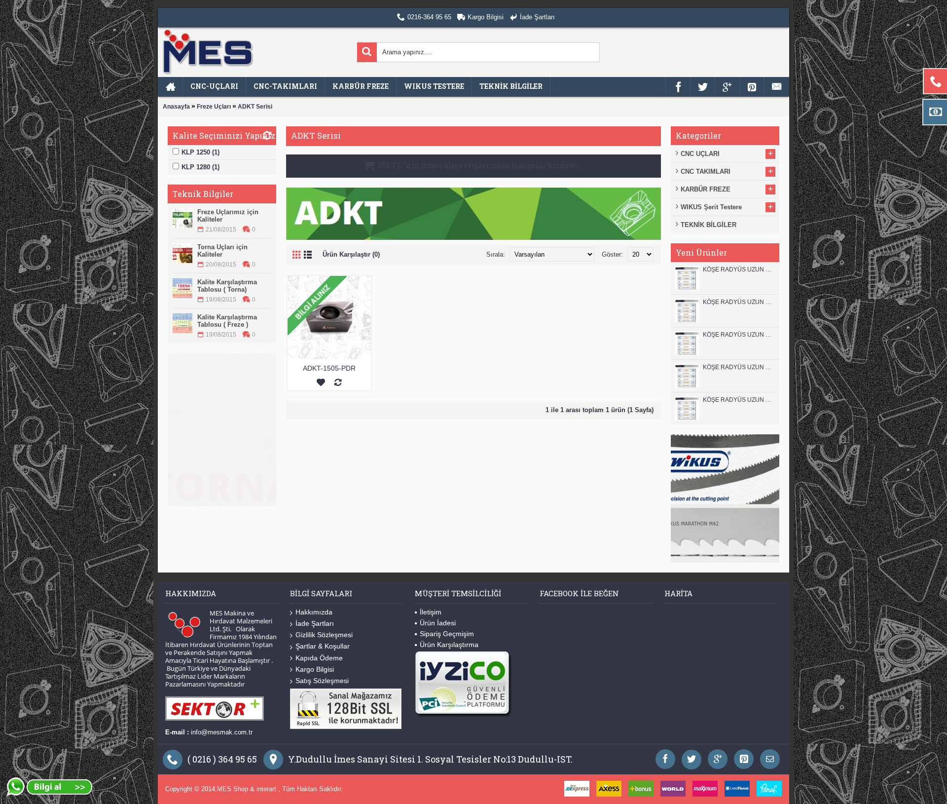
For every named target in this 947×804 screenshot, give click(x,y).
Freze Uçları (214, 106)
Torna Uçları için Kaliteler (222, 250)
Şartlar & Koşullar (322, 646)
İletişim (430, 612)
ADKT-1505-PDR (329, 368)
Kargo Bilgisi (314, 669)
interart (267, 789)
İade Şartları (314, 623)
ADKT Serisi (255, 106)
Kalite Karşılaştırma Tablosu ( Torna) (227, 285)
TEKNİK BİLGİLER (708, 225)
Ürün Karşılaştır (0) (351, 254)
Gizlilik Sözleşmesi (324, 635)
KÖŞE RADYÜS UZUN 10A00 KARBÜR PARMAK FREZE (738, 367)
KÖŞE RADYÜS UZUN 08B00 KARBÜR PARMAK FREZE (738, 399)
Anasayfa (176, 106)
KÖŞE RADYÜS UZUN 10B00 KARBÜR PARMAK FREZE (738, 334)
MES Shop (233, 789)
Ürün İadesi (438, 623)
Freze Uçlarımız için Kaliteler (227, 215)
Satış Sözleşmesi (322, 681)
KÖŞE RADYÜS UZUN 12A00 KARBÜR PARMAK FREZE (738, 302)
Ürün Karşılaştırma (449, 645)
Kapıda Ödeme (319, 658)
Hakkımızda (313, 612)
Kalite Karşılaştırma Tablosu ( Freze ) (227, 320)
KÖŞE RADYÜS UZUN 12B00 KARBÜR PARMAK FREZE (738, 269)
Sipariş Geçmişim (447, 634)
